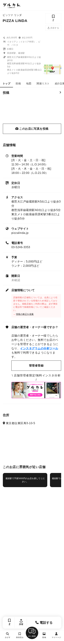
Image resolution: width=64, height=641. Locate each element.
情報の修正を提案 (25, 314)
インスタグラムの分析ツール (39, 348)
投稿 (18, 83)
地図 (28, 83)
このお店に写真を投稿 (33, 128)
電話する (46, 622)
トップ (6, 83)
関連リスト (43, 83)
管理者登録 (36, 365)
